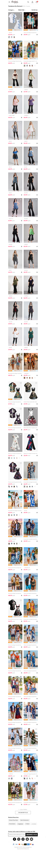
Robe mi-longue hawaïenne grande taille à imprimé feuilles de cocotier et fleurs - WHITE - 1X (15, 453)
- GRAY (10, 270)
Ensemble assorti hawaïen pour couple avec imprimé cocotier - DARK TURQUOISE (31, 802)
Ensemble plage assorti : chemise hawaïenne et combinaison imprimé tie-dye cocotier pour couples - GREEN (31, 61)
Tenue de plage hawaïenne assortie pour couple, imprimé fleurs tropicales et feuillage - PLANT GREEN (31, 748)
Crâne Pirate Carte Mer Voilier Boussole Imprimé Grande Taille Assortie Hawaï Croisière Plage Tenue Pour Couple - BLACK (31, 401)
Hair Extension (24, 820)
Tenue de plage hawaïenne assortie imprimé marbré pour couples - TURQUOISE (31, 32)
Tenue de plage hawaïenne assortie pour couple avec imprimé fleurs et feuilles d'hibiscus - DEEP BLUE (31, 722)
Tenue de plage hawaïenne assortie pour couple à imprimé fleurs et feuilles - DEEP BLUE (15, 645)
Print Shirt (12, 824)
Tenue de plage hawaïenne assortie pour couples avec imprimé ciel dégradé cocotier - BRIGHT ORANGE (15, 670)
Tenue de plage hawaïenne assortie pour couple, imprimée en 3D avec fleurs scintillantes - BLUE (31, 645)
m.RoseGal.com (16, 2)
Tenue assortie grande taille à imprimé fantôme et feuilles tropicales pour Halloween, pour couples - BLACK (15, 482)
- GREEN (26, 89)
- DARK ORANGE (12, 539)
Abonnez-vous (31, 834)
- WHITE (10, 32)
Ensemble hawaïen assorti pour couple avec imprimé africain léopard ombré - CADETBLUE (31, 539)
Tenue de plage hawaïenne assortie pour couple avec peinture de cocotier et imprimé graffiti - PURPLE (15, 696)
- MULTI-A (10, 218)
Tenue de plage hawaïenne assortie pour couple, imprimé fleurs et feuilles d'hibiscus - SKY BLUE (15, 748)
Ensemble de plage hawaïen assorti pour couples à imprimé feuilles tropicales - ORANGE (31, 619)
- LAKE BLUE (27, 567)
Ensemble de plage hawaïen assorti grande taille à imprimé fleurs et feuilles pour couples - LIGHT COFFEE (15, 373)
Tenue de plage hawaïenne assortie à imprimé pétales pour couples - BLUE (15, 722)
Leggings (20, 824)
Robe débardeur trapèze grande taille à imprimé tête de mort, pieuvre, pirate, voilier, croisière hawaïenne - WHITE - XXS (31, 427)
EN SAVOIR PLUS (23, 812)
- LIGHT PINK (11, 115)
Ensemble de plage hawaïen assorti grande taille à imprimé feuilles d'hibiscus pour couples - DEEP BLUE (31, 482)
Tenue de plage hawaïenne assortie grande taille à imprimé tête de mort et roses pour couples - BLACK (15, 427)
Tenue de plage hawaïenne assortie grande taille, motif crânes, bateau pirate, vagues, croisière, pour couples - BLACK (15, 401)
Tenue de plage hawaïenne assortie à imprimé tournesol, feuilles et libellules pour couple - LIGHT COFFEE (15, 593)
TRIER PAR (21, 10)
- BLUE (10, 141)
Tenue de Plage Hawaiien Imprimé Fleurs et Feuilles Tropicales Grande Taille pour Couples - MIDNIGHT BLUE (31, 774)
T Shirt (27, 824)
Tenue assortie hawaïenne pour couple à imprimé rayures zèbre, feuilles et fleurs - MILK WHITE (15, 802)
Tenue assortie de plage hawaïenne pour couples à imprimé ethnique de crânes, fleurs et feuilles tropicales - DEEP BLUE (15, 567)
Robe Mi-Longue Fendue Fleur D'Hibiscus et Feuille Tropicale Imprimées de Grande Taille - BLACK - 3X (31, 453)
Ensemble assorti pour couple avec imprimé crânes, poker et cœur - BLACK (15, 619)
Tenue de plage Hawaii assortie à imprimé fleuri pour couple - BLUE (15, 61)
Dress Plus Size (13, 820)
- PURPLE (26, 115)
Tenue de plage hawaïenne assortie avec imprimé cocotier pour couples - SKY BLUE (31, 696)
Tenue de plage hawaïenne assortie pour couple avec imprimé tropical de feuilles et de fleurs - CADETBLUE (31, 670)
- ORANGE (26, 373)
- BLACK (26, 192)
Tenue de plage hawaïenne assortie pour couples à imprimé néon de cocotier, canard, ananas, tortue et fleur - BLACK (31, 593)
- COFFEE (10, 89)
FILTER (34, 10)
